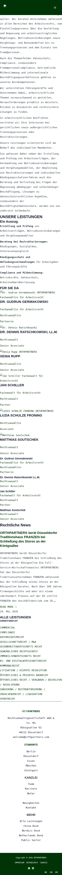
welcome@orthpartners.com (31, 736)
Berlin (31, 751)
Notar (31, 793)
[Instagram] (29, 868)
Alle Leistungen (31, 821)
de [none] (46, 872)
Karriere (31, 788)
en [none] (51, 872)
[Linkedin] (33, 868)
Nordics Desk (31, 830)
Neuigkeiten (31, 802)
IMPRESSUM (19, 863)
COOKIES (43, 863)
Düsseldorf (31, 756)
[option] (51, 872)
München (31, 765)
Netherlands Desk (31, 835)
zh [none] (56, 872)
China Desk (31, 825)
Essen (31, 760)
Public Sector (31, 840)
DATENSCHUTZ (33, 863)
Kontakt (31, 807)
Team (31, 783)
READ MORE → (8, 606)
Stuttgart (31, 770)
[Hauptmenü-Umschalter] (55, 7)
